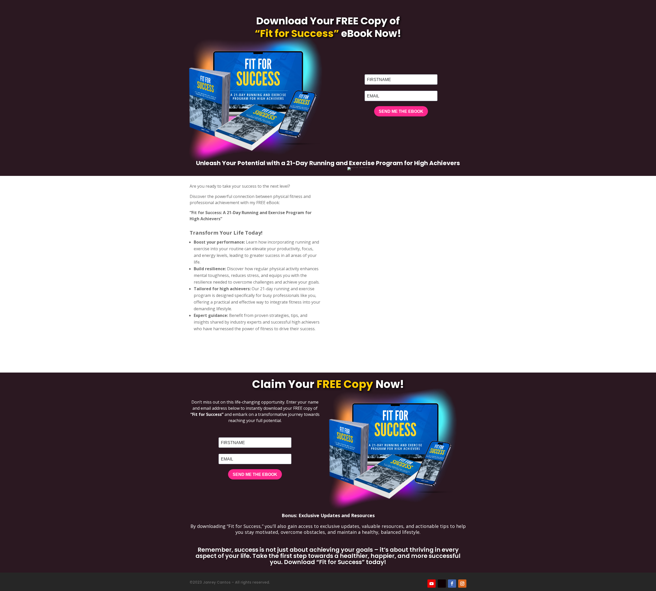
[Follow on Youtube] (431, 583)
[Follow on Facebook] (452, 583)
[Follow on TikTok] (442, 583)
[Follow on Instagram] (462, 583)
